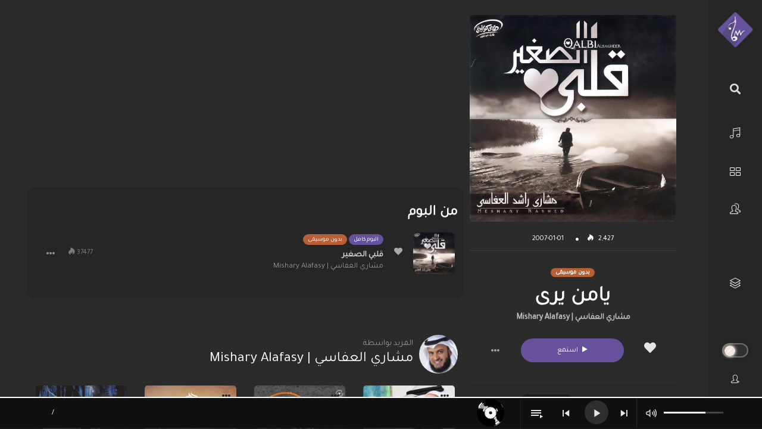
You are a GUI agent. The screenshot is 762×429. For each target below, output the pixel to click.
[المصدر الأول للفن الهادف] (735, 30)
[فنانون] (735, 208)
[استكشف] (735, 170)
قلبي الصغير (362, 255)
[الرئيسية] (735, 131)
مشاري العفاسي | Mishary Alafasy (573, 317)
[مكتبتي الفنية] (735, 283)
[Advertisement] (245, 98)
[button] (495, 350)
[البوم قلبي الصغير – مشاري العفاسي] (434, 253)
